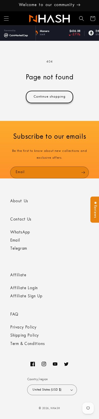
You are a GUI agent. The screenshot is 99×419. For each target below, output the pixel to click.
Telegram (18, 249)
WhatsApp (20, 232)
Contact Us (20, 219)
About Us (19, 201)
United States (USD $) (46, 390)
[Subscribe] (83, 172)
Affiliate (18, 275)
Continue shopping (49, 97)
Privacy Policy (23, 327)
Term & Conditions (27, 344)
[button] (6, 18)
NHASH (55, 408)
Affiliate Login (24, 288)
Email (15, 241)
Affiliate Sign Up (26, 296)
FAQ (14, 315)
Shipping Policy (24, 336)
